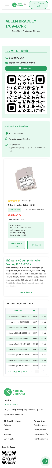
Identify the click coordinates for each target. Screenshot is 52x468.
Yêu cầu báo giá (38, 4)
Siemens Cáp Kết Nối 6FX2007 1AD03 (22, 360)
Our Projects (9, 439)
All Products (8, 434)
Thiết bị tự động (40, 425)
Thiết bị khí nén (40, 430)
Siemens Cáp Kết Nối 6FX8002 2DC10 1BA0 (24, 338)
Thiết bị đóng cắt (41, 434)
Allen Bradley (14, 209)
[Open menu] (7, 4)
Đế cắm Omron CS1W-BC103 (18, 317)
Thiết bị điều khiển (41, 439)
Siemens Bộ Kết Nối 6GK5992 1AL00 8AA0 (24, 366)
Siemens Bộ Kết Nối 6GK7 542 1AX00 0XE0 (24, 333)
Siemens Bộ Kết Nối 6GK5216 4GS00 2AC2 (24, 355)
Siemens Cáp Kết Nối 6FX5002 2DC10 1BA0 (24, 349)
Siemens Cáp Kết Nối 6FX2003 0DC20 (22, 344)
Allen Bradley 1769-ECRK (22, 205)
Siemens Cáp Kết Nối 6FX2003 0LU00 (22, 327)
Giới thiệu (7, 425)
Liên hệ (6, 430)
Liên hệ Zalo (27, 68)
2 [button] (41, 372)
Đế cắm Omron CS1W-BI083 (18, 322)
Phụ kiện (20, 220)
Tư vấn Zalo (35, 245)
